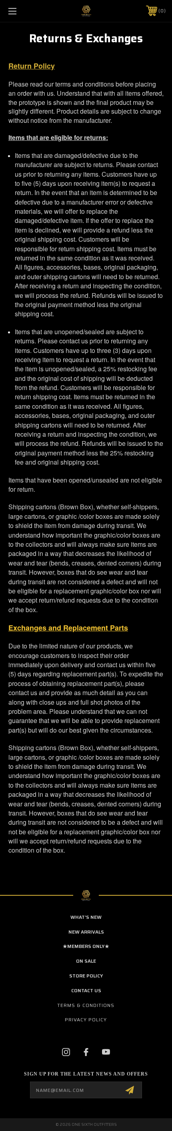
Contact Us (86, 990)
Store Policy (86, 975)
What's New (86, 917)
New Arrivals (86, 932)
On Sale (86, 961)
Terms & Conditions (85, 1005)
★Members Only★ (86, 946)
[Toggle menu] (24, 11)
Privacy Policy (86, 1019)
